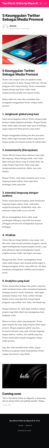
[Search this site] (41, 3)
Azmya (13, 26)
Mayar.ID (29, 425)
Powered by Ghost (24, 430)
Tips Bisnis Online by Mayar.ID (20, 3)
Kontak (20, 425)
